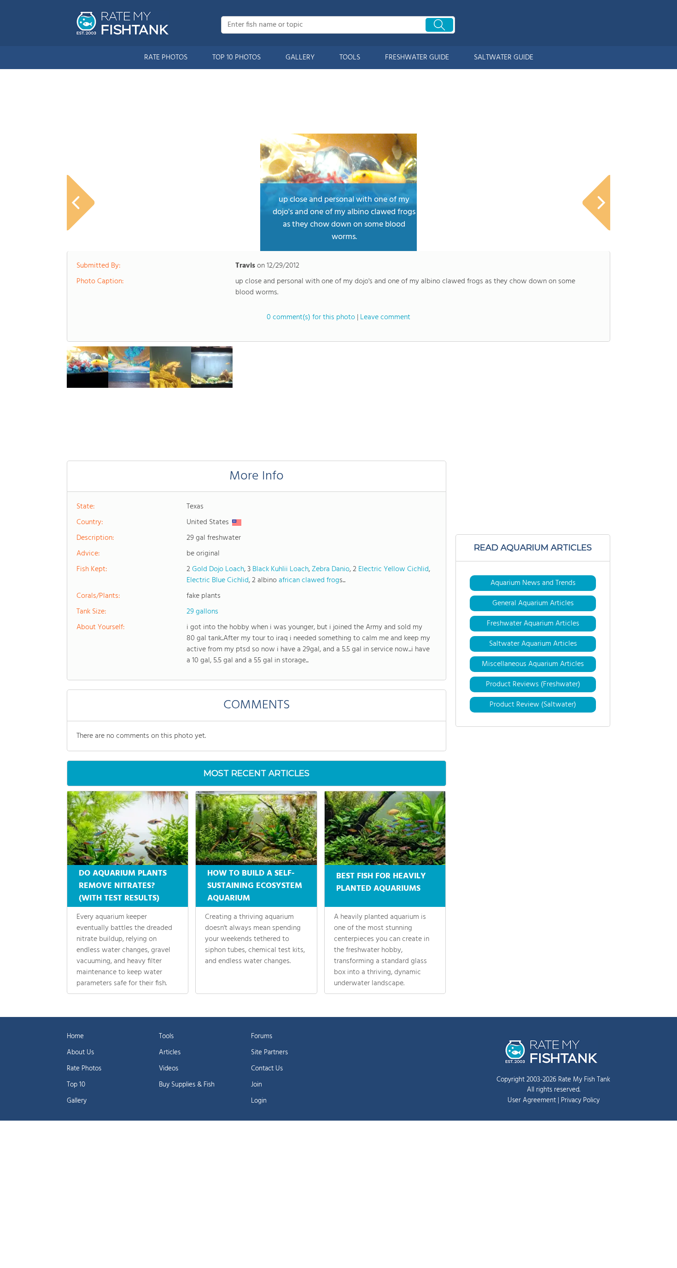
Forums (261, 1036)
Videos (168, 1068)
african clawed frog (309, 580)
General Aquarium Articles (533, 603)
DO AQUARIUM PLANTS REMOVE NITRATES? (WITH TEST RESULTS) (123, 886)
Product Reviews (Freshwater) (533, 684)
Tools (166, 1036)
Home (75, 1036)
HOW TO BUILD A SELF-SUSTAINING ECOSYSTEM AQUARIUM (254, 886)
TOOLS (349, 58)
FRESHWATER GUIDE (417, 58)
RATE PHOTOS (165, 58)
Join (256, 1084)
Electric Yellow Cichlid (393, 569)
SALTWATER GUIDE (503, 58)
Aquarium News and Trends (533, 583)
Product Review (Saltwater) (533, 705)
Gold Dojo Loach (218, 569)
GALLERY (300, 58)
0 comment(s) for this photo (311, 317)
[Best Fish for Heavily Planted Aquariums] (385, 828)
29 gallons (202, 612)
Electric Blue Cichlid (218, 580)
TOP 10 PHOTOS (236, 58)
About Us (80, 1052)
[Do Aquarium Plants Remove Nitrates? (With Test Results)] (127, 828)
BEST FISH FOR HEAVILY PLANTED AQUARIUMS (381, 882)
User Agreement (532, 1100)
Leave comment (385, 317)
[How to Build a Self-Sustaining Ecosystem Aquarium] (256, 828)
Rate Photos (84, 1068)
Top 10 (76, 1084)
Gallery (77, 1100)
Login (259, 1100)
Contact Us (267, 1068)
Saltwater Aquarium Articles (533, 644)
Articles (170, 1052)
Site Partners (269, 1052)
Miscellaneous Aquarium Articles (533, 664)
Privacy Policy (580, 1100)
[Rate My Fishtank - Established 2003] (124, 23)
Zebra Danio (331, 569)
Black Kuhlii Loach (280, 569)
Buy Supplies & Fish (187, 1084)
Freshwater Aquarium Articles (533, 624)
